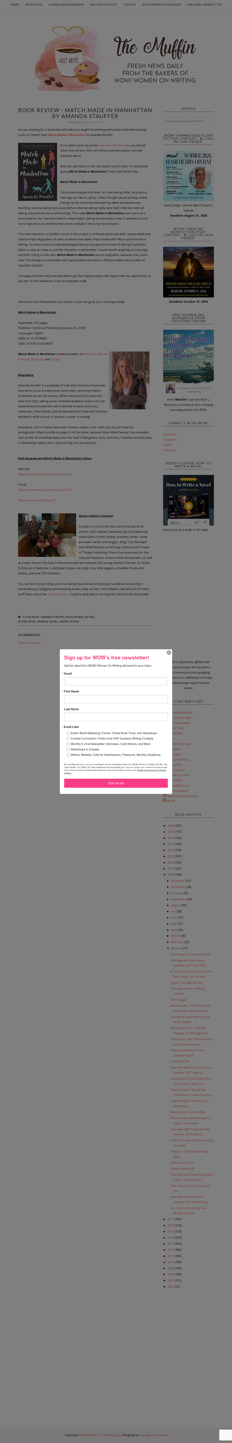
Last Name (71, 709)
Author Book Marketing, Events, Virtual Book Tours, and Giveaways (114, 733)
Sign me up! (116, 783)
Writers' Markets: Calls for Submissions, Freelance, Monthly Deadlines (116, 755)
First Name (71, 691)
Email (68, 673)
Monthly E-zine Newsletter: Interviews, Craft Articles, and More (110, 744)
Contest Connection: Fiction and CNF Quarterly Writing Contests (112, 738)
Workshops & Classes (85, 749)
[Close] (169, 652)
